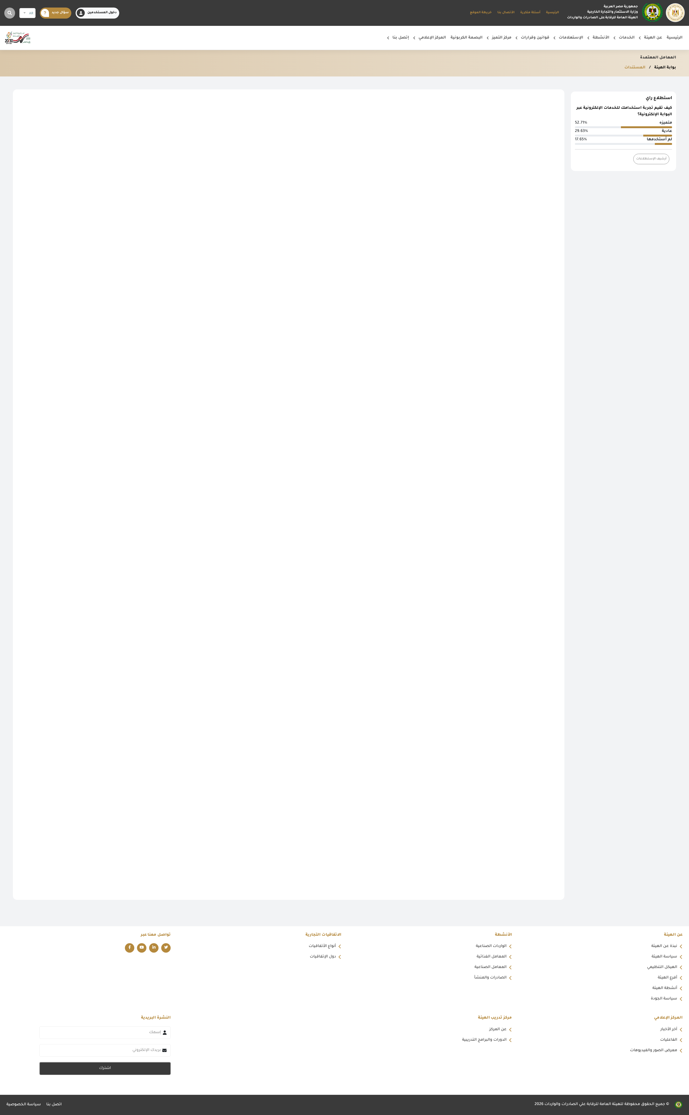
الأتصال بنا (506, 13)
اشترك (105, 1068)
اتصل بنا (54, 1105)
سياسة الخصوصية (23, 1105)
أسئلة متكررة (530, 13)
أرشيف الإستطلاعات (651, 159)
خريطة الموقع (481, 13)
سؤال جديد (60, 13)
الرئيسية (552, 13)
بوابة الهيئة (664, 68)
